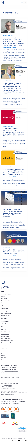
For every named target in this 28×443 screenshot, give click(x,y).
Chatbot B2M (4, 373)
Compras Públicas (6, 35)
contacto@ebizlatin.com (10, 388)
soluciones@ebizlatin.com (11, 371)
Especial (11, 35)
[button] (22, 2)
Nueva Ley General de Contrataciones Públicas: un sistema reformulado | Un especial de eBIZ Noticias (14, 251)
